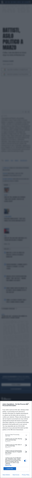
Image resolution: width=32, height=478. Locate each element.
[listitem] (16, 435)
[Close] (28, 404)
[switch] (25, 439)
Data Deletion (6, 474)
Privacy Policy (25, 474)
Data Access (16, 474)
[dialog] (16, 439)
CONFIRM (10, 468)
